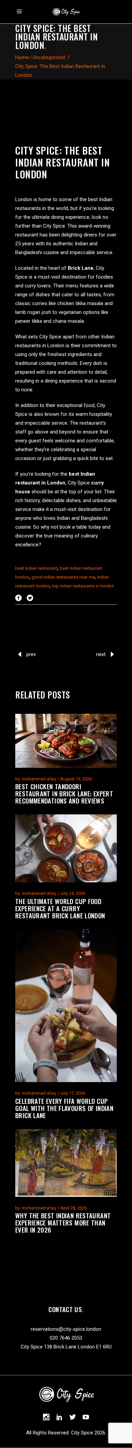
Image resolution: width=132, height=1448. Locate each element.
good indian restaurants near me (63, 577)
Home (22, 57)
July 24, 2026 (72, 893)
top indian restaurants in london (83, 585)
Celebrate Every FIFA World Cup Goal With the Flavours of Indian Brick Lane (64, 1108)
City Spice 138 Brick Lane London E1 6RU (66, 1347)
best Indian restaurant (36, 568)
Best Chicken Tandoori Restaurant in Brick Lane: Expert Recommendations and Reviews (64, 793)
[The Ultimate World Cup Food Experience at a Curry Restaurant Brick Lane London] (66, 848)
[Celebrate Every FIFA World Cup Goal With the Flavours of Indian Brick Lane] (66, 1005)
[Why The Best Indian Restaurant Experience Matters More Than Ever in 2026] (66, 1163)
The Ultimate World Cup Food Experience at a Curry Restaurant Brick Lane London (60, 908)
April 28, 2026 (73, 1208)
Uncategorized (49, 57)
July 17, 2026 (72, 1093)
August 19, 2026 (76, 778)
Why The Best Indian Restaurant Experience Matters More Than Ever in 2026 (63, 1222)
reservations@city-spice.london (66, 1329)
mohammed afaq (39, 778)
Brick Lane (80, 268)
